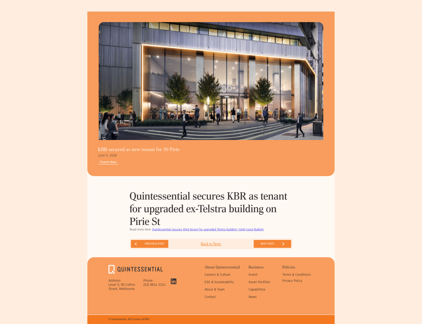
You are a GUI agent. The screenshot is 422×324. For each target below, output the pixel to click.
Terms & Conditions (296, 275)
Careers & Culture (217, 275)
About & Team (215, 289)
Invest (253, 275)
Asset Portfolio (259, 282)
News (253, 297)
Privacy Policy (292, 281)
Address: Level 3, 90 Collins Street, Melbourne (121, 284)
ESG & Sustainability (219, 282)
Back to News (211, 244)
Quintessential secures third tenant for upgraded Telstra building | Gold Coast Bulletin (208, 229)
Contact (210, 297)
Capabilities (257, 289)
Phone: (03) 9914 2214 (154, 282)
